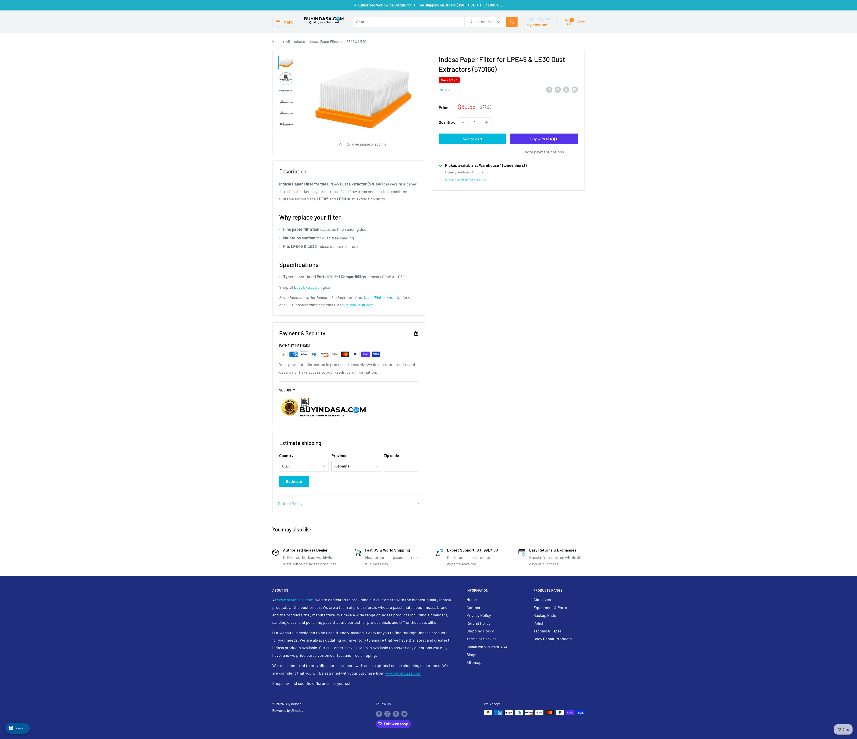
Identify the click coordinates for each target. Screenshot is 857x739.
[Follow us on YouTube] (404, 713)
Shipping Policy (480, 630)
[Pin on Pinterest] (558, 89)
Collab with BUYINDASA (487, 646)
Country (286, 455)
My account (537, 24)
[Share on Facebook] (549, 89)
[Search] (512, 22)
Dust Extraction (308, 287)
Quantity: (447, 122)
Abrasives (542, 599)
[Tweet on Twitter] (566, 89)
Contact (473, 607)
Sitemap (473, 662)
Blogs (471, 654)
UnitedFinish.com (378, 297)
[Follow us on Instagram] (387, 713)
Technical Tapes (547, 630)
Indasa (445, 90)
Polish (538, 623)
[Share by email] (575, 89)
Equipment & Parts (550, 607)
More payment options (544, 151)
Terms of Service (481, 638)
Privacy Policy (478, 615)
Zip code (391, 455)
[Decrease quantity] (463, 122)
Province (339, 455)
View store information (465, 179)
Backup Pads (544, 615)
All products (295, 41)
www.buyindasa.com (295, 599)
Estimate (294, 481)
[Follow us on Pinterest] (396, 713)
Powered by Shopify (287, 710)
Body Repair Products (552, 638)
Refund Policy (290, 503)
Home (276, 41)
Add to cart (472, 138)
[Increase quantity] (486, 122)
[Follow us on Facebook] (379, 713)
